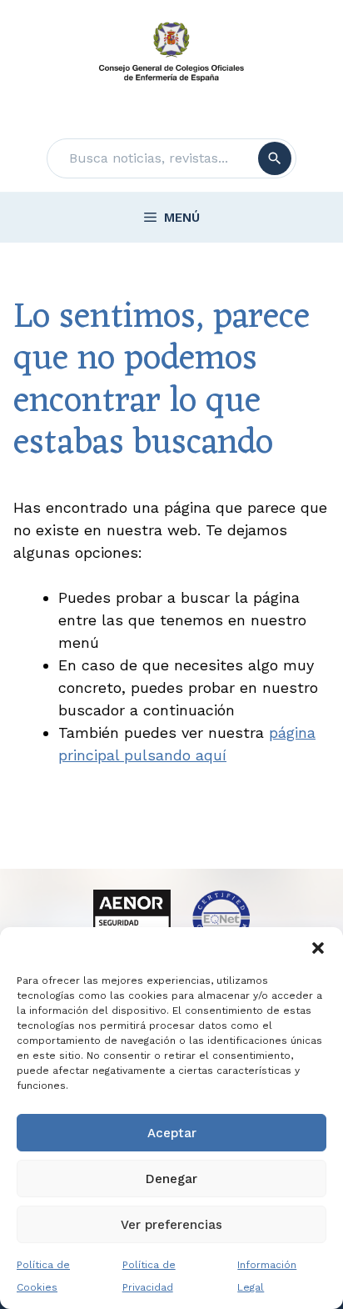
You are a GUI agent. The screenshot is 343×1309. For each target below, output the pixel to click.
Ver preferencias (171, 1224)
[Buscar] (274, 158)
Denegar (171, 1178)
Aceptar (171, 1133)
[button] (318, 948)
